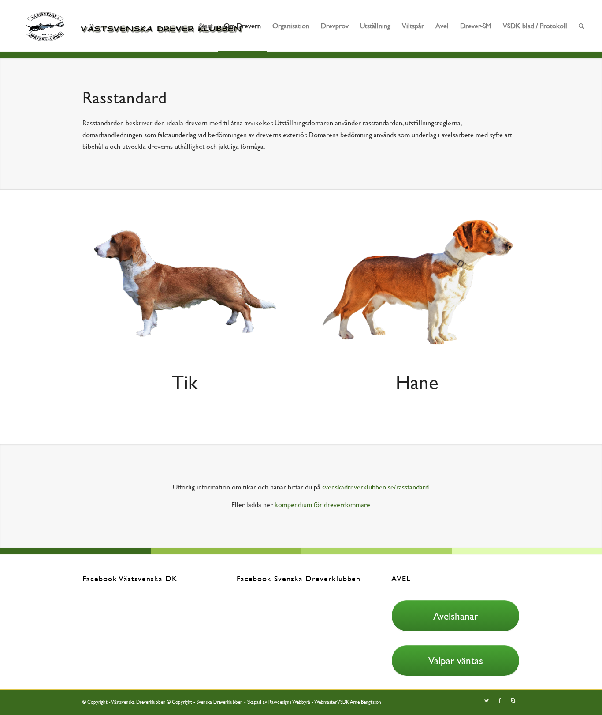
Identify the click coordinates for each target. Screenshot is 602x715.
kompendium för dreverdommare (322, 504)
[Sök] (581, 26)
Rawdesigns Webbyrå (289, 702)
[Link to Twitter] (486, 700)
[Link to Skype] (513, 700)
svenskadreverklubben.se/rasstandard (375, 487)
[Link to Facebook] (499, 700)
